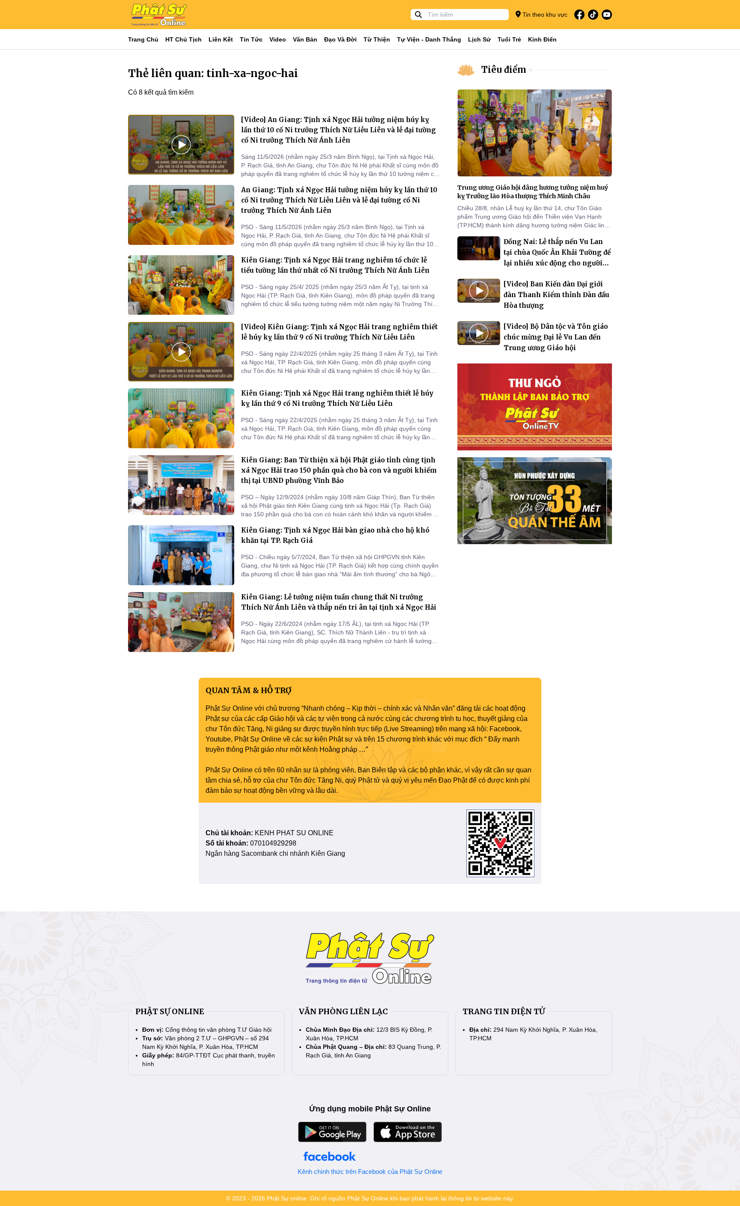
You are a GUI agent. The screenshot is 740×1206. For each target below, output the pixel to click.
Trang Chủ (143, 39)
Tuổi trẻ (509, 39)
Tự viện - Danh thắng (429, 39)
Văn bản (305, 39)
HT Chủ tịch (183, 39)
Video (277, 39)
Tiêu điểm (503, 69)
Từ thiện (377, 39)
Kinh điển (542, 39)
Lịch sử (479, 39)
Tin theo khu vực (544, 14)
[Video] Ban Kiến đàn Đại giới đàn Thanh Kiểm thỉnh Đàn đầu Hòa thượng (556, 295)
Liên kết (221, 39)
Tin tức (251, 39)
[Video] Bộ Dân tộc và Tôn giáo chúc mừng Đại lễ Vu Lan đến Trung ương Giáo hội (556, 337)
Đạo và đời (340, 39)
